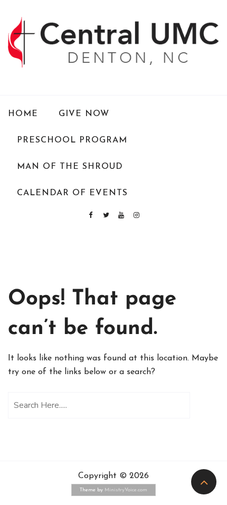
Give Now (84, 114)
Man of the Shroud (70, 167)
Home (23, 114)
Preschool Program (72, 140)
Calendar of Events (72, 193)
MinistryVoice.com (126, 490)
